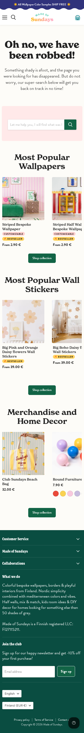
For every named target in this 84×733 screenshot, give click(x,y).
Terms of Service (43, 720)
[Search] (70, 124)
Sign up (66, 671)
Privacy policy (22, 720)
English (10, 693)
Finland (16, 705)
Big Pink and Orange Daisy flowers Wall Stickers (20, 351)
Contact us (64, 720)
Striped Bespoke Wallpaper (16, 226)
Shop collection (42, 258)
